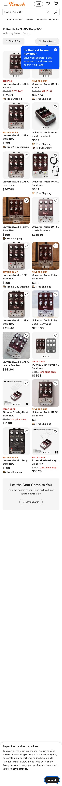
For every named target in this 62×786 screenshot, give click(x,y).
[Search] (55, 12)
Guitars (29, 19)
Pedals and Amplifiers (48, 19)
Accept (52, 780)
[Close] (48, 12)
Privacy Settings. (18, 768)
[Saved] (48, 3)
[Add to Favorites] (26, 106)
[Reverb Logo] (17, 4)
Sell (39, 4)
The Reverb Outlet (13, 19)
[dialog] (31, 764)
